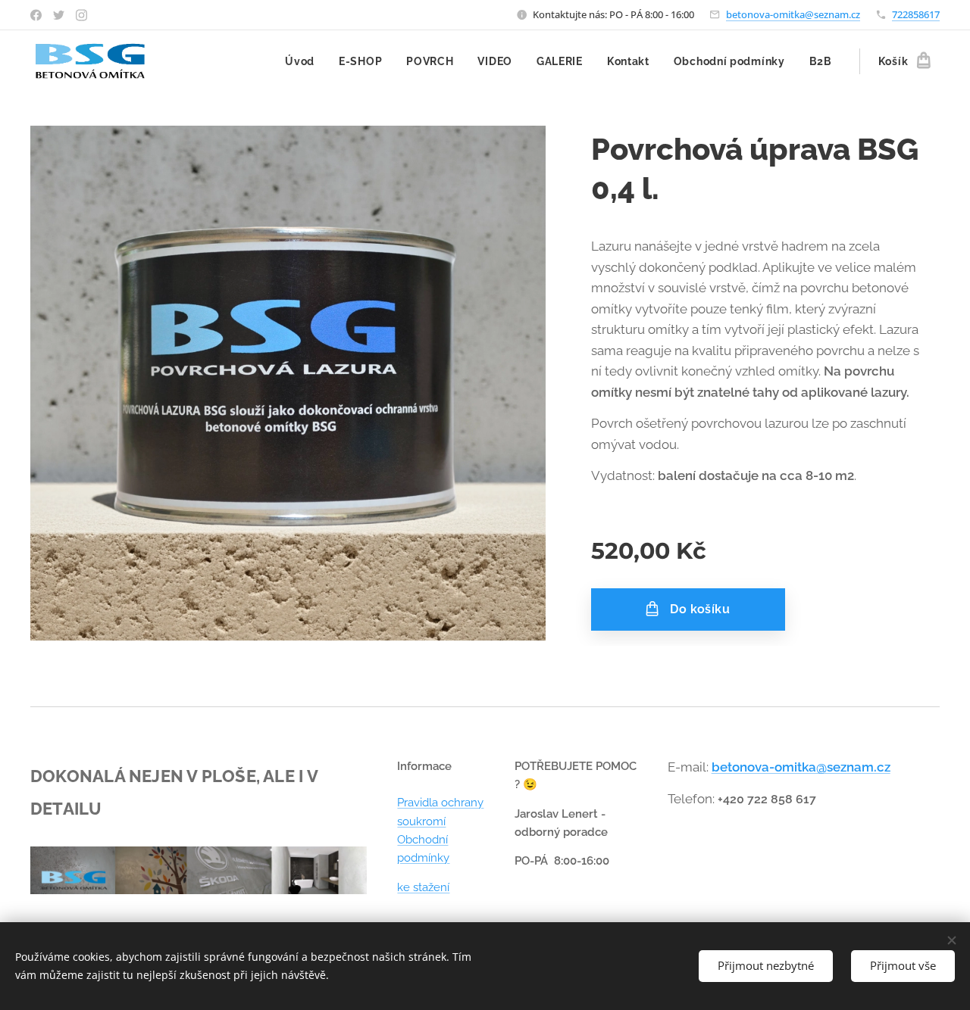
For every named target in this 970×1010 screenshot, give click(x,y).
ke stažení (423, 887)
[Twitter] (58, 15)
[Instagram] (81, 15)
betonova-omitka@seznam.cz (793, 14)
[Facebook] (36, 15)
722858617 (916, 14)
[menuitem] (304, 61)
